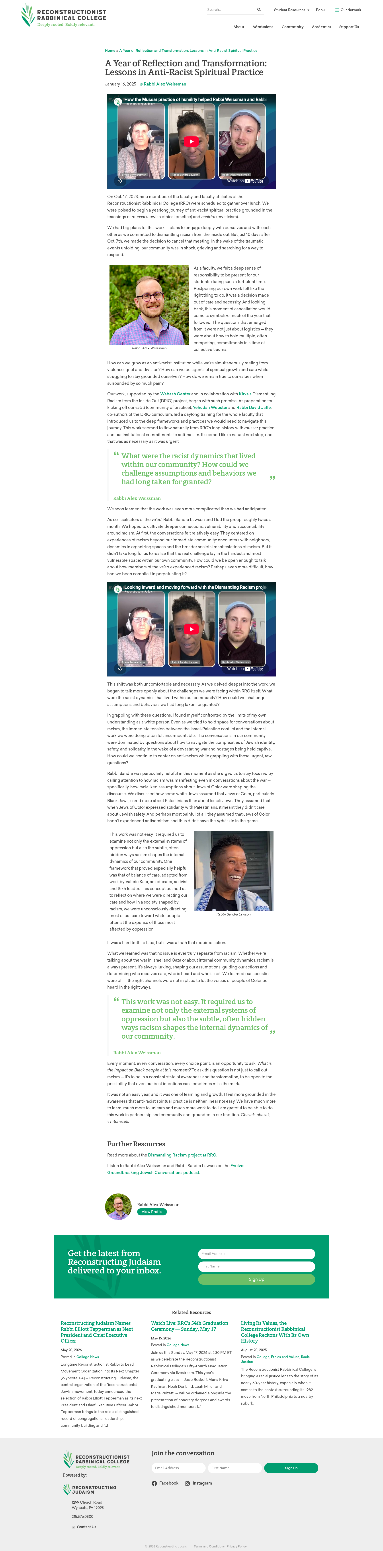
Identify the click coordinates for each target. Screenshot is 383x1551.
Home (110, 51)
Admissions (263, 26)
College (263, 1357)
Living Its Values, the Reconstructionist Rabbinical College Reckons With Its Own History (275, 1332)
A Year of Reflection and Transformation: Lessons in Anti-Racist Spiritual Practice (188, 51)
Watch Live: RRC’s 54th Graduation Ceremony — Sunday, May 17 (189, 1326)
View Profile (152, 1212)
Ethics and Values (285, 1357)
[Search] (259, 9)
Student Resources (289, 10)
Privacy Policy (237, 1546)
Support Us (349, 26)
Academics (321, 26)
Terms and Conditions (209, 1546)
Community (293, 26)
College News (87, 1357)
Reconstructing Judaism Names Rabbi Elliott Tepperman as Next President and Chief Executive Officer (97, 1332)
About (238, 26)
